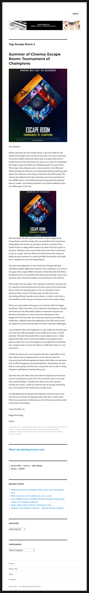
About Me (13, 569)
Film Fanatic (13, 586)
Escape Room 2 (32, 429)
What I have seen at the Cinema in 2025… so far (31, 496)
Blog (11, 574)
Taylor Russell (57, 431)
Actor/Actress (25, 427)
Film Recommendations (50, 427)
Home (11, 563)
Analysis (34, 427)
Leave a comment (15, 434)
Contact (12, 580)
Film (39, 427)
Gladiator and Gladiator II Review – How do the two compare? (37, 508)
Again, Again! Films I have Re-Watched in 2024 (31, 505)
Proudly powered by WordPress (30, 586)
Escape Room (21, 429)
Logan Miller (32, 431)
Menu (76, 14)
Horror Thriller (23, 431)
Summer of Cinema (45, 431)
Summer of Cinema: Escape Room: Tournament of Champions (35, 59)
